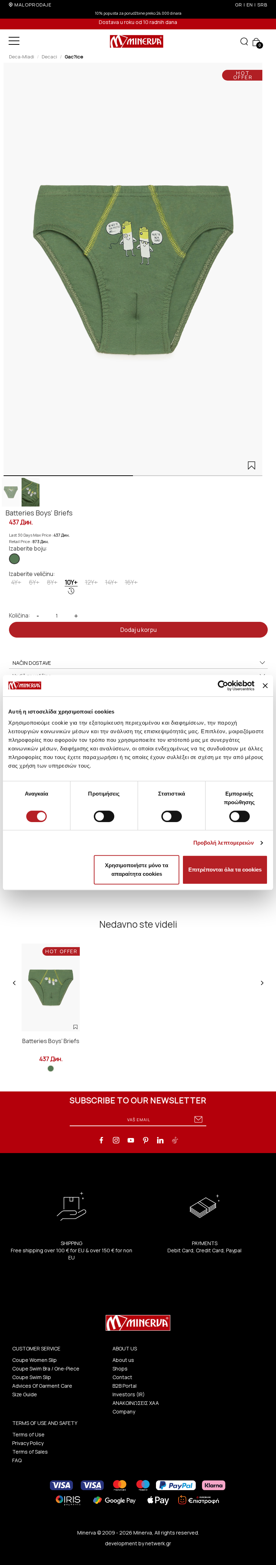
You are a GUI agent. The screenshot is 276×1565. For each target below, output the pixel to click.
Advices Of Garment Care (42, 1385)
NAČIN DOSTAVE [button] (32, 662)
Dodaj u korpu (138, 630)
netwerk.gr (158, 1543)
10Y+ (71, 582)
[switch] (104, 816)
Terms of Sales (30, 1451)
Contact (122, 1377)
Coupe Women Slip (34, 1360)
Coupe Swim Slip (31, 1377)
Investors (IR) (128, 1394)
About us (123, 1360)
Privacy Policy (27, 1443)
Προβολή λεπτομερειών (223, 843)
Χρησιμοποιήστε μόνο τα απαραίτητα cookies (136, 869)
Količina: (19, 615)
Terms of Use (28, 1434)
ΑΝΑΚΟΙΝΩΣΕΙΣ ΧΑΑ (135, 1403)
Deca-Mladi (21, 56)
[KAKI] (14, 558)
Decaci (49, 56)
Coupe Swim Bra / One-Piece (45, 1368)
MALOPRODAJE (32, 4)
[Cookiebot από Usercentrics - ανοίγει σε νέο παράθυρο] (223, 685)
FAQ (17, 1460)
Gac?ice (74, 56)
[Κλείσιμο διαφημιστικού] (265, 685)
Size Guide (24, 1394)
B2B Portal (124, 1385)
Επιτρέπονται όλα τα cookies (225, 869)
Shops (120, 1368)
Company (123, 1411)
